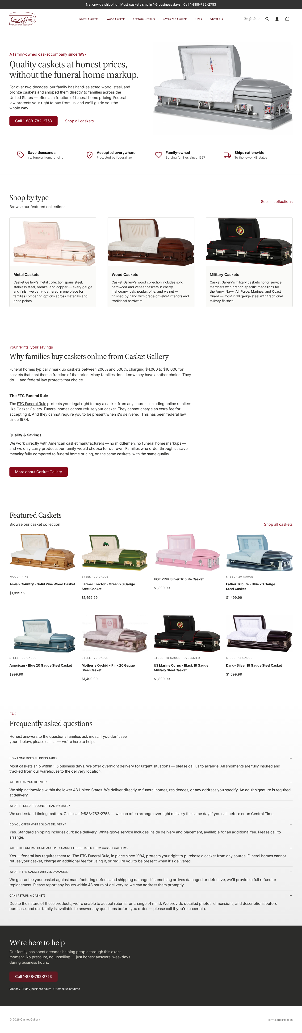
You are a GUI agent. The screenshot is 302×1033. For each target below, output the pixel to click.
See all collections (277, 201)
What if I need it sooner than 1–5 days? (39, 806)
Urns (198, 18)
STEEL (86, 576)
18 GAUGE (173, 657)
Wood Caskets (116, 18)
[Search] (267, 19)
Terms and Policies (280, 1019)
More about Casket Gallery (38, 471)
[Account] (277, 19)
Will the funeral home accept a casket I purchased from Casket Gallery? (68, 848)
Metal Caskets (88, 18)
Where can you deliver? (28, 782)
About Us (216, 18)
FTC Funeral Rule (31, 403)
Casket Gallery (30, 1019)
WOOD (14, 576)
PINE (25, 576)
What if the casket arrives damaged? (38, 871)
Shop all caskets (79, 121)
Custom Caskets (144, 18)
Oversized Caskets (175, 18)
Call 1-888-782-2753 (33, 121)
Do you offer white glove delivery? (37, 824)
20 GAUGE (101, 576)
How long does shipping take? (33, 758)
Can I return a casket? (27, 895)
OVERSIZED (192, 657)
